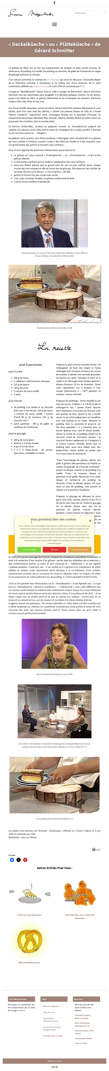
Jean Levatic (81, 1043)
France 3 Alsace (41, 86)
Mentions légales (51, 1006)
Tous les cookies (29, 549)
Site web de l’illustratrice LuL (51, 1019)
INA (83, 86)
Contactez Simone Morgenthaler (52, 1028)
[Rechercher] (104, 12)
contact (21, 1010)
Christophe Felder (83, 1038)
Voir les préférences (79, 549)
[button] (90, 520)
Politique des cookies (53, 1035)
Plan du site (48, 1012)
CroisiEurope (53, 79)
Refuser (54, 549)
